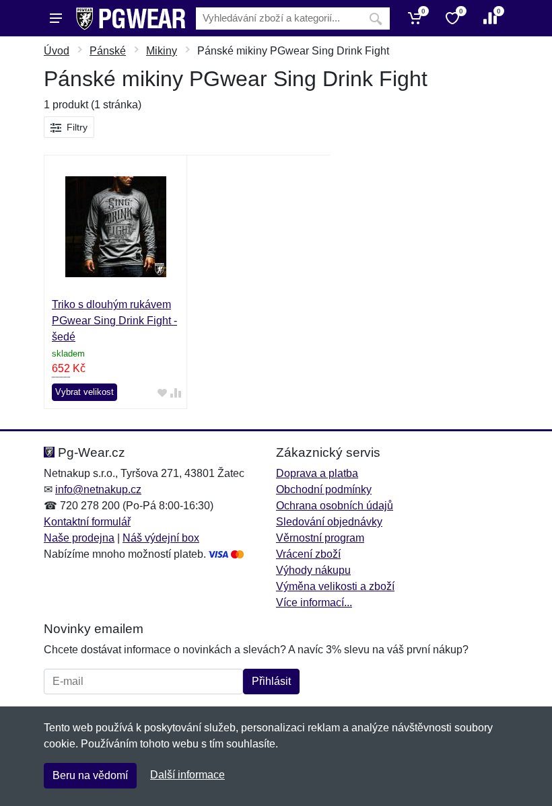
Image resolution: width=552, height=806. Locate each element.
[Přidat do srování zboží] (175, 392)
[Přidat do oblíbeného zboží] (162, 392)
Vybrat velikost (84, 392)
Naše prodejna (79, 538)
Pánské (108, 51)
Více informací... (314, 602)
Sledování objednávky (329, 521)
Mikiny (161, 51)
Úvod (56, 51)
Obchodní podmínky (324, 489)
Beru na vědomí (90, 775)
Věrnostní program (320, 538)
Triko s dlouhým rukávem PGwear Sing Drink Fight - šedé (114, 320)
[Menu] (56, 18)
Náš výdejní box (161, 538)
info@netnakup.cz (98, 489)
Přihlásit (271, 681)
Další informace (187, 774)
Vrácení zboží (308, 554)
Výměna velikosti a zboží (335, 586)
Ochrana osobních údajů (334, 505)
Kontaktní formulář (87, 521)
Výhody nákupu (313, 570)
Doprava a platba (317, 473)
